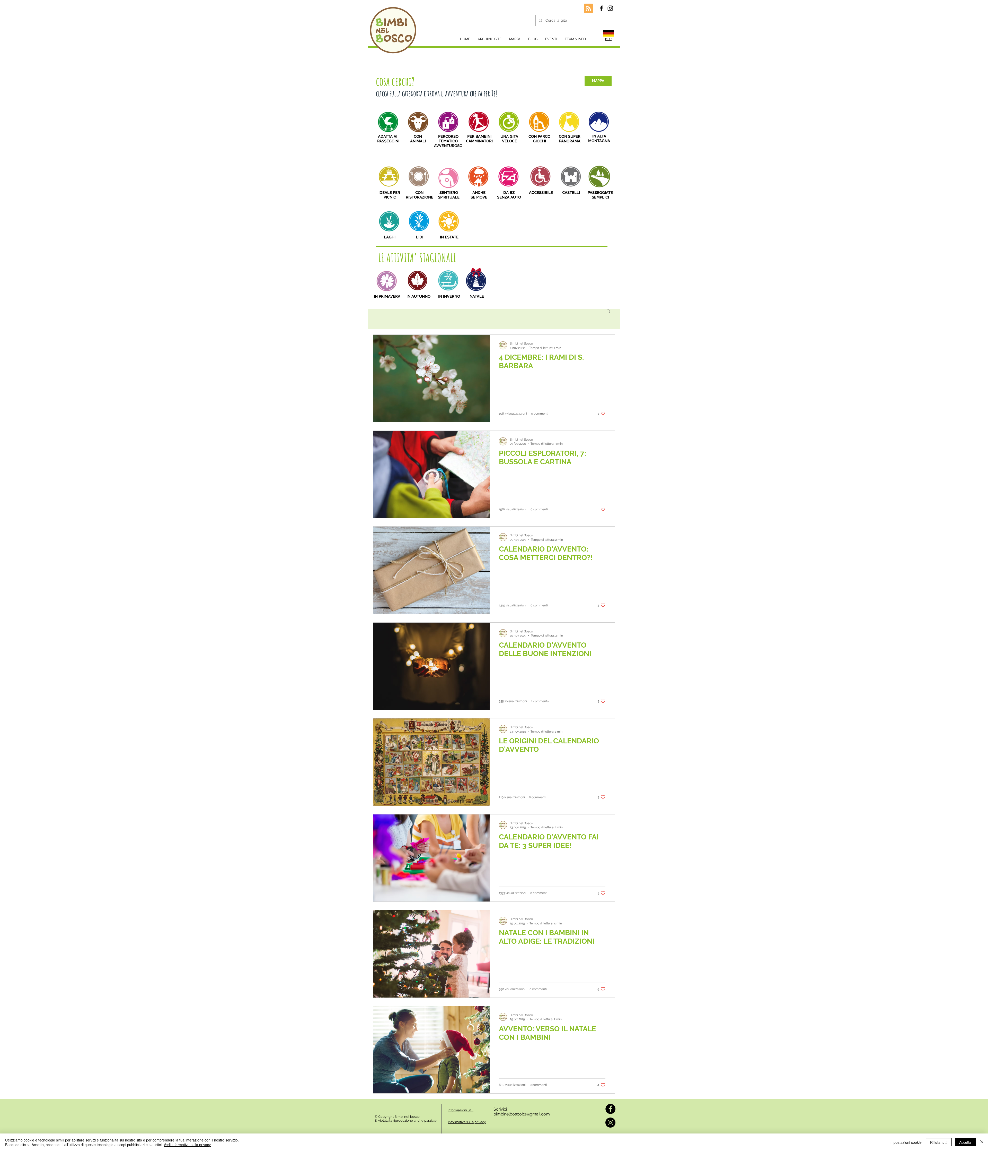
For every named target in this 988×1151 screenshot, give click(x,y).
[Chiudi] (982, 1142)
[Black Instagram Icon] (610, 8)
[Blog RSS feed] (588, 8)
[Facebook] (610, 1109)
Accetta (965, 1142)
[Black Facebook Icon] (601, 8)
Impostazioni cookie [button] (905, 1142)
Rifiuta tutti (938, 1142)
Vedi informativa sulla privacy (187, 1144)
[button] (608, 311)
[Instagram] (610, 1123)
